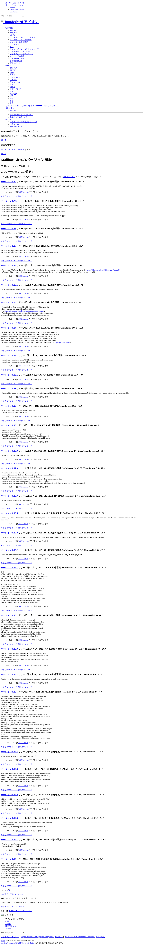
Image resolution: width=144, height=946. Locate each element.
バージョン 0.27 (8, 246)
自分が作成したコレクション (21, 115)
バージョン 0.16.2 (9, 550)
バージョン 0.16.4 (9, 513)
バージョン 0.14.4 (9, 794)
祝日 (12, 96)
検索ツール (14, 124)
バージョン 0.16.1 (9, 567)
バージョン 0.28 (8, 228)
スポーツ (13, 80)
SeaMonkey (14, 12)
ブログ (8, 924)
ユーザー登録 (10, 3)
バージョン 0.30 (8, 181)
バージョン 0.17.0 (9, 468)
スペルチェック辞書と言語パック (23, 122)
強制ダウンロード (25, 196)
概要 (7, 921)
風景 (12, 103)
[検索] (23, 16)
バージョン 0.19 (8, 425)
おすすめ (13, 30)
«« (2, 894)
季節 (12, 84)
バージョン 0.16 (8, 615)
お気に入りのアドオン (19, 117)
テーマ (8, 66)
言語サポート (15, 63)
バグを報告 (100, 937)
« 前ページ (7, 894)
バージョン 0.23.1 (9, 355)
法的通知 (59, 937)
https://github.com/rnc (62, 342)
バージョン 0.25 (8, 302)
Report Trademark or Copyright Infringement (37, 937)
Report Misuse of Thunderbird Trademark (80, 937)
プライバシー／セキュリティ (21, 54)
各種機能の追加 (16, 61)
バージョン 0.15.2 (9, 674)
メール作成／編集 (17, 58)
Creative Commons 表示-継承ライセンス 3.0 (18, 943)
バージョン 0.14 (8, 859)
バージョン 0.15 (8, 692)
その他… (9, 119)
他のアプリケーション (14, 5)
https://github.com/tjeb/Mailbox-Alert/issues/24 (103, 270)
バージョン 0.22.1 (9, 375)
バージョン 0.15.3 (9, 649)
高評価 (12, 35)
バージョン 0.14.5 (9, 769)
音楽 (12, 101)
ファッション (15, 82)
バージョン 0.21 (8, 388)
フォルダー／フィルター (20, 51)
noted (3, 941)
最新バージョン (69, 177)
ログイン (21, 3)
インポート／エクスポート (21, 40)
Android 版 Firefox (17, 10)
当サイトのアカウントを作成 (12, 907)
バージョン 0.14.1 (9, 839)
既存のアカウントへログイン (20, 911)
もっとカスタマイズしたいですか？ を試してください (31, 106)
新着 (12, 73)
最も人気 (13, 33)
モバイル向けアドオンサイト (12, 150)
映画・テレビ (15, 89)
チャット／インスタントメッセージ (24, 49)
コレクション (10, 108)
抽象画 (12, 87)
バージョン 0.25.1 (9, 285)
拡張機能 (9, 28)
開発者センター (16, 126)
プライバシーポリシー (10, 937)
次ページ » (16, 894)
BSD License (23, 192)
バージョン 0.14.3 (9, 818)
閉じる (3, 140)
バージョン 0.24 (8, 328)
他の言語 (4, 933)
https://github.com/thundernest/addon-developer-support (24, 311)
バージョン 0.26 (8, 265)
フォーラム (9, 928)
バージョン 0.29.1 (9, 201)
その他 (12, 75)
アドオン (31, 22)
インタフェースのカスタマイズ (22, 37)
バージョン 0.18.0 (9, 451)
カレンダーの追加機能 (19, 42)
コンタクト (14, 44)
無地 (12, 91)
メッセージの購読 (17, 56)
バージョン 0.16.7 (9, 496)
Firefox (12, 7)
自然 (12, 98)
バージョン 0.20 (8, 406)
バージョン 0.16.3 (9, 533)
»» (22, 894)
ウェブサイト (15, 77)
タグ (12, 47)
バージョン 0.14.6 (9, 751)
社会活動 (13, 94)
